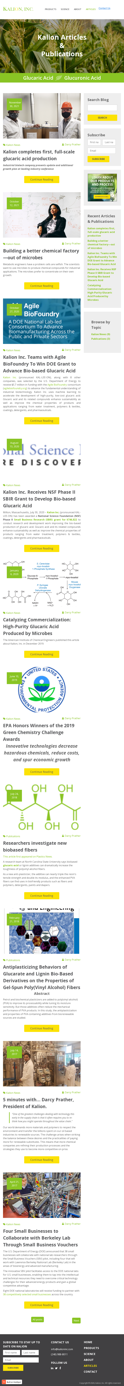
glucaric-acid (11, 865)
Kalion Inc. (9, 377)
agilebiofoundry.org (15, 388)
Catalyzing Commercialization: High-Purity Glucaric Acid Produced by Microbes (37, 626)
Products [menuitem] (50, 9)
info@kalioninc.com (62, 1349)
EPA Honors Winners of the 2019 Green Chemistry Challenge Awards (38, 732)
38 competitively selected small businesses (27, 1294)
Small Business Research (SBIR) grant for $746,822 (45, 519)
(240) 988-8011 (59, 1354)
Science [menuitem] (65, 9)
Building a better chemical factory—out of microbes (101, 244)
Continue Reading (41, 179)
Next (76, 1320)
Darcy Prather (73, 144)
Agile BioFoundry (57, 384)
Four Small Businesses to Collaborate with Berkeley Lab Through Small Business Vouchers (40, 1238)
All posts (37, 1319)
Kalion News (13, 145)
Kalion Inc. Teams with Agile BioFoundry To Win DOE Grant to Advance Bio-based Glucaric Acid (39, 364)
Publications (13, 836)
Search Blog (98, 99)
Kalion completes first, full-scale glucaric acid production (101, 232)
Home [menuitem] (88, 1342)
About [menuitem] (77, 9)
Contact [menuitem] (90, 1371)
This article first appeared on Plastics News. (27, 856)
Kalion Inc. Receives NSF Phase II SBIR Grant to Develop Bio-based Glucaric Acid (39, 499)
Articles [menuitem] (91, 9)
